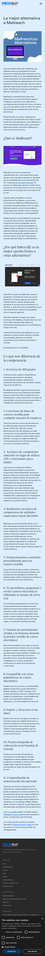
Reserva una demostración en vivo (14, 899)
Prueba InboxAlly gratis (21, 825)
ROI (24, 92)
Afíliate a (6, 902)
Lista (20, 814)
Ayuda (5, 876)
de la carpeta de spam (24, 183)
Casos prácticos (8, 880)
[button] (22, 947)
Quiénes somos (8, 886)
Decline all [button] (32, 951)
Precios (5, 870)
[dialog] (22, 936)
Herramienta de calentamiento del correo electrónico (21, 915)
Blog (4, 873)
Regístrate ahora (8, 895)
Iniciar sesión (7, 905)
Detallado (7, 814)
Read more (21, 928)
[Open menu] (41, 3)
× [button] (42, 919)
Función (15, 814)
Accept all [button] (12, 951)
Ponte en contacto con (10, 883)
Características (8, 867)
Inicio (4, 863)
